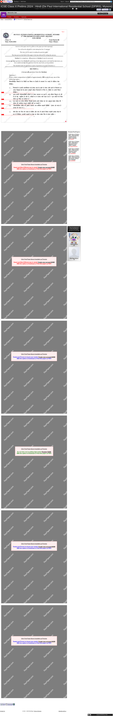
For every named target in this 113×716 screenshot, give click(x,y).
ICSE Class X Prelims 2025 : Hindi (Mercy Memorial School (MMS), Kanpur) (73, 143)
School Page (27, 19)
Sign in (62, 1)
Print (99, 9)
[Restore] (88, 714)
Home (2, 19)
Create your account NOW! (46, 167)
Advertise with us (62, 711)
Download (105, 9)
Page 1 (63, 31)
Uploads (23, 17)
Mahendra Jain (12, 12)
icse (31, 19)
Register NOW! (46, 452)
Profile (9, 17)
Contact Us (2, 711)
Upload (67, 1)
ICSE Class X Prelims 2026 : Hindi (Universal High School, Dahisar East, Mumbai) (73, 157)
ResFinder (23, 1)
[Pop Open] (90, 714)
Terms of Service (37, 711)
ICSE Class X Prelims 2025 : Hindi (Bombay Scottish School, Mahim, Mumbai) (73, 136)
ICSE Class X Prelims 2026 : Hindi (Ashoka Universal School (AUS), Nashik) (73, 150)
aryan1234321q (8, 19)
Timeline (16, 17)
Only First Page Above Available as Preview (34, 164)
